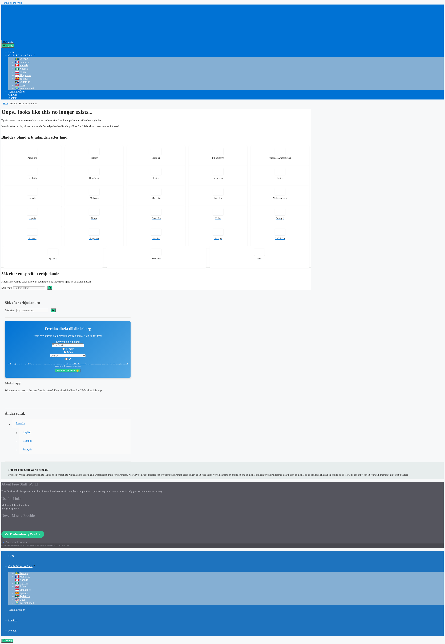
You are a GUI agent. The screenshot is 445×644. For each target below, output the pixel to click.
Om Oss (12, 94)
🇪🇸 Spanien (21, 78)
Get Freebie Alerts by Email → (22, 534)
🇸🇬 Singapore (23, 75)
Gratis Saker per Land (20, 55)
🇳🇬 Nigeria (21, 68)
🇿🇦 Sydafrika (22, 81)
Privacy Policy (84, 364)
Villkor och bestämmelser (15, 505)
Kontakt (12, 97)
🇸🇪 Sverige (21, 58)
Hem (11, 52)
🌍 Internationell (24, 88)
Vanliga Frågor (16, 91)
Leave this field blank (68, 341)
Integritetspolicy (10, 508)
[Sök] (49, 288)
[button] (71, 423)
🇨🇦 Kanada (21, 65)
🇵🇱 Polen (20, 71)
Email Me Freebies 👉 (67, 370)
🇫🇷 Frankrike (22, 62)
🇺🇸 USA (20, 85)
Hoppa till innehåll (11, 2)
